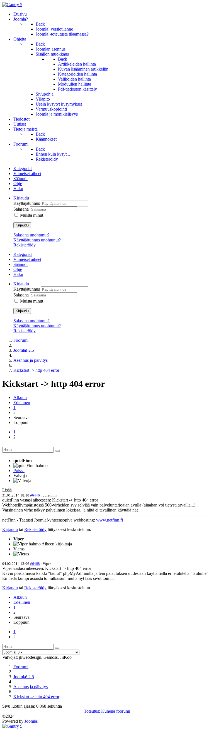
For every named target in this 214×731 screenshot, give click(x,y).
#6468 (35, 564)
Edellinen (21, 402)
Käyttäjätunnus (27, 203)
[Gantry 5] (12, 4)
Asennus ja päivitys (30, 360)
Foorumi (20, 340)
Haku (18, 188)
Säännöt (20, 178)
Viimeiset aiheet (27, 173)
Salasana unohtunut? (31, 235)
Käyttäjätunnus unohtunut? (37, 240)
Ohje (17, 183)
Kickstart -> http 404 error (36, 370)
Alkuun (20, 397)
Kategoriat (22, 168)
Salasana (21, 209)
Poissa (19, 470)
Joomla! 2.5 (23, 350)
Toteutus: (92, 711)
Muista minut (31, 215)
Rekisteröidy (24, 245)
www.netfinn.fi (109, 520)
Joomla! (31, 721)
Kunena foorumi (115, 711)
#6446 (35, 495)
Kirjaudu (22, 225)
